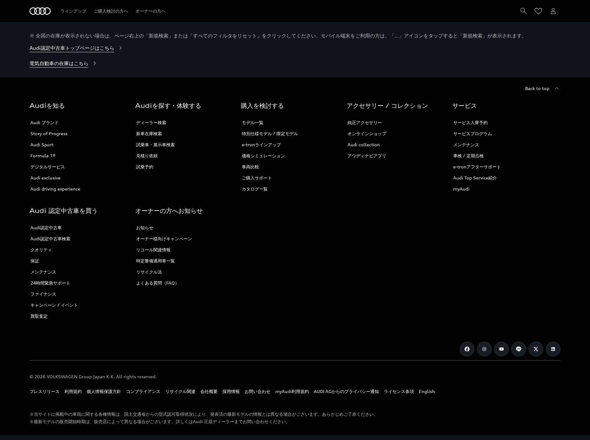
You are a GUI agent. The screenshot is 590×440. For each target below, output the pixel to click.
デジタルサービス (47, 166)
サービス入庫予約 (470, 122)
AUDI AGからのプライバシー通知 (346, 391)
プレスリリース (45, 391)
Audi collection (364, 144)
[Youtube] (501, 349)
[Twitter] (536, 349)
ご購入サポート (257, 177)
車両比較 (250, 166)
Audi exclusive (45, 177)
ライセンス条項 (399, 391)
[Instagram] (484, 349)
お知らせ (144, 227)
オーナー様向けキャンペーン (164, 238)
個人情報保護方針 (104, 391)
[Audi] (40, 11)
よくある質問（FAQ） (157, 282)
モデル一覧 (252, 122)
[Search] (523, 11)
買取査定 (39, 316)
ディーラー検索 (151, 122)
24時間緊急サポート (50, 282)
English (427, 391)
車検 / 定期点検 (468, 155)
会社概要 (209, 391)
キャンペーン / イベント (54, 305)
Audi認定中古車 (46, 227)
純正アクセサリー (365, 122)
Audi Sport (41, 144)
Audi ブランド (44, 122)
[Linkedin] (553, 349)
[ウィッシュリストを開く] (538, 11)
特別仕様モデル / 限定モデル (270, 133)
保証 (34, 260)
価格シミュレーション (263, 155)
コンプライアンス (143, 391)
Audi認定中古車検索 (50, 238)
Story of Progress (49, 133)
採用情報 (231, 391)
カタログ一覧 (255, 188)
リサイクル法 (149, 271)
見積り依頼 (147, 155)
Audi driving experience (55, 188)
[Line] (518, 349)
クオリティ (41, 249)
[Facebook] (467, 349)
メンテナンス (466, 144)
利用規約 (73, 391)
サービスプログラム (472, 133)
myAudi (461, 188)
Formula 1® (43, 155)
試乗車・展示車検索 (155, 144)
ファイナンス (43, 294)
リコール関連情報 (153, 249)
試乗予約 (144, 166)
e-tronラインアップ (261, 144)
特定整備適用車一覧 (155, 260)
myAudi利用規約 (292, 391)
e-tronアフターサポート (477, 166)
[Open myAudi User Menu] (553, 11)
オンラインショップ (367, 133)
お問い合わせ (257, 391)
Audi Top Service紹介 (475, 177)
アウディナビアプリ (367, 155)
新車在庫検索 (149, 133)
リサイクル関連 (180, 391)
